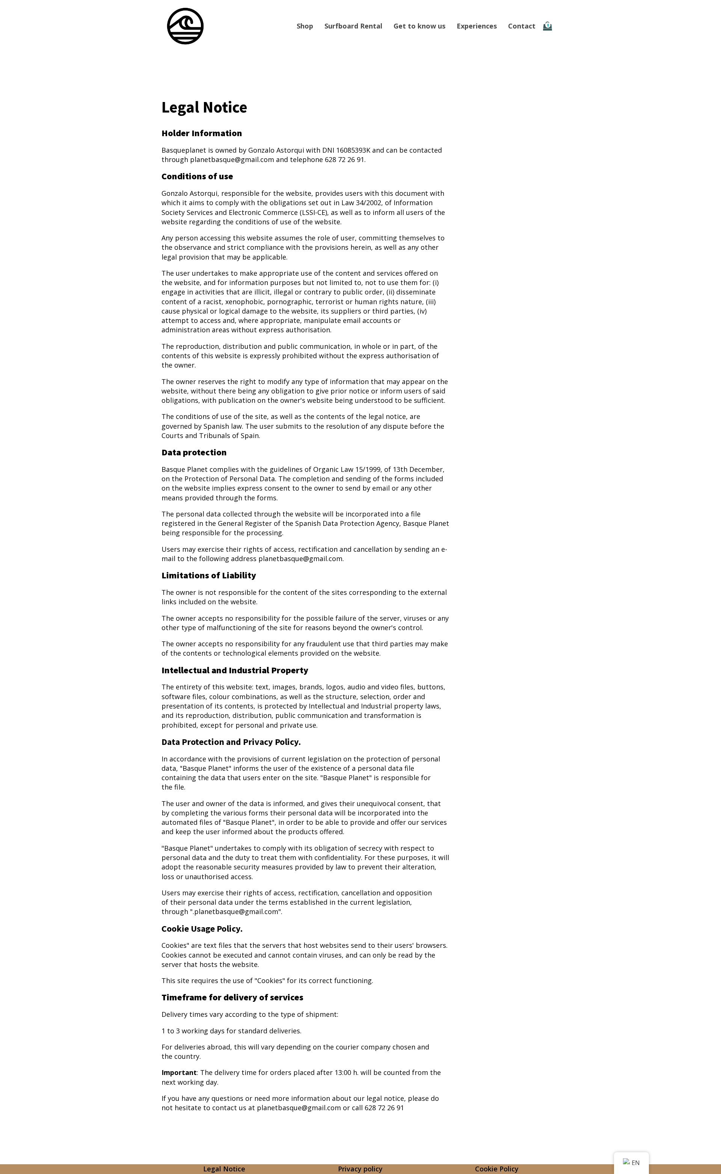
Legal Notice (224, 1168)
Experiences (477, 25)
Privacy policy (360, 1168)
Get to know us (419, 25)
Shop (305, 25)
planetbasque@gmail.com (232, 159)
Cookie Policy (497, 1168)
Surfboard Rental (353, 25)
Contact (521, 25)
